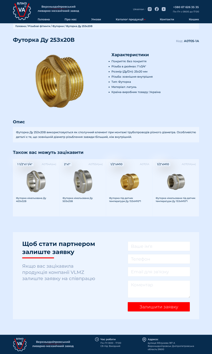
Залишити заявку (159, 306)
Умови (96, 19)
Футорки (58, 26)
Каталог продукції (129, 19)
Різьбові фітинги (39, 26)
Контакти (167, 19)
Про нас (71, 19)
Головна (44, 19)
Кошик (194, 19)
